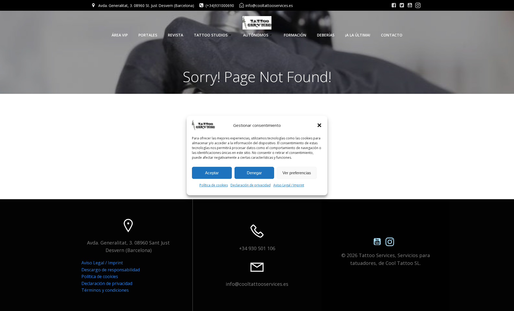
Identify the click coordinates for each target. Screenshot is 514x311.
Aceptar (212, 173)
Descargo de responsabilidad (110, 270)
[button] (319, 125)
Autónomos (255, 35)
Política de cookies (213, 185)
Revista (175, 35)
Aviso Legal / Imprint (288, 185)
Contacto (391, 35)
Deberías (325, 35)
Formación (295, 35)
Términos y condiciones (105, 290)
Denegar (254, 173)
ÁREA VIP (120, 35)
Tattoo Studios (211, 35)
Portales (147, 35)
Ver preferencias (296, 173)
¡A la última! (357, 35)
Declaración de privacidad (250, 185)
